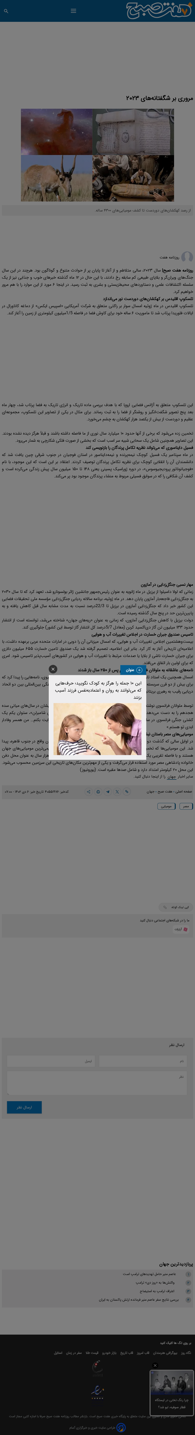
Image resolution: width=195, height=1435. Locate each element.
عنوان (130, 670)
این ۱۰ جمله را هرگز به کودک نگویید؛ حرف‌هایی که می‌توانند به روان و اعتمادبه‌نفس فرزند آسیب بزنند (98, 690)
